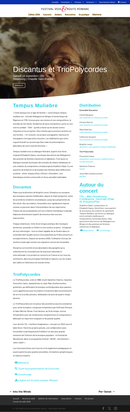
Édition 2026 (34, 15)
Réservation (88, 230)
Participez (77, 2)
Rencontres (70, 15)
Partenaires (90, 2)
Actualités (55, 2)
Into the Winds (22, 391)
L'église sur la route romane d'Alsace (38, 380)
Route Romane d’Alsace (107, 2)
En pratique (84, 15)
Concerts (47, 15)
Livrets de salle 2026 (21, 401)
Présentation (65, 2)
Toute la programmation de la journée (38, 368)
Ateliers (58, 15)
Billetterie (96, 15)
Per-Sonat (105, 391)
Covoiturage (24, 374)
